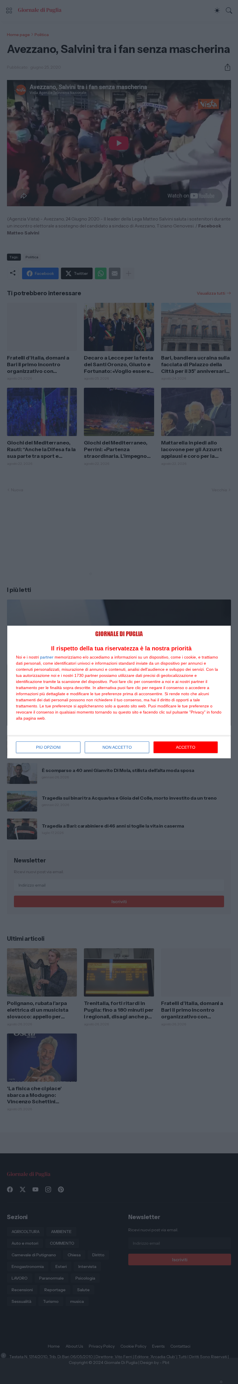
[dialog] (119, 692)
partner (46, 657)
